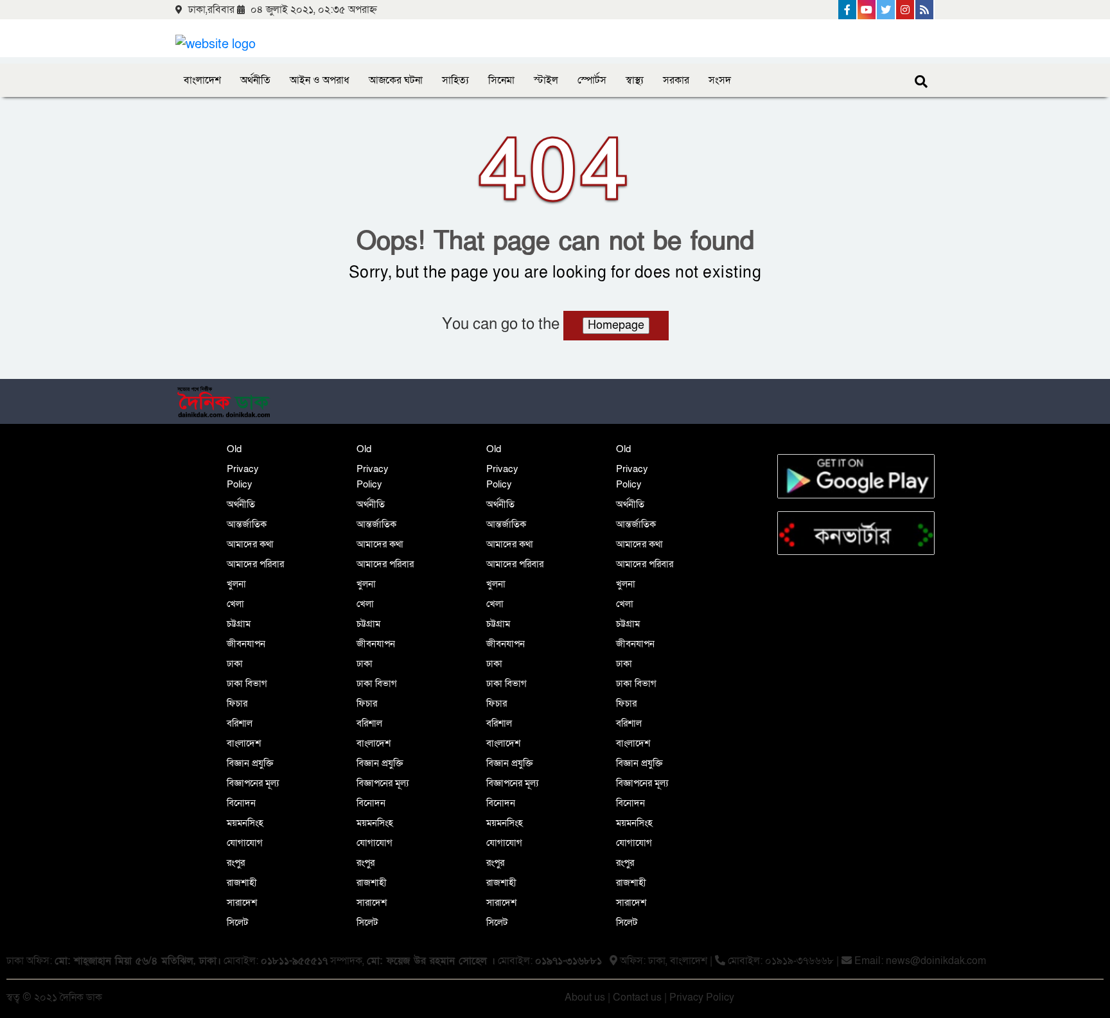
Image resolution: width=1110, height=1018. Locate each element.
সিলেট (237, 922)
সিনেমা (501, 80)
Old (234, 449)
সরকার (676, 80)
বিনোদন (241, 802)
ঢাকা (235, 663)
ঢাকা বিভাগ (247, 683)
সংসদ (720, 80)
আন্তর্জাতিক (247, 524)
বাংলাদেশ (202, 80)
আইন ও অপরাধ (319, 80)
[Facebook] (848, 9)
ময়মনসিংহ (245, 822)
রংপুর (236, 862)
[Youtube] (867, 9)
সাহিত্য (455, 80)
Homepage (616, 325)
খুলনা (236, 583)
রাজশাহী (242, 882)
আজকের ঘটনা (396, 80)
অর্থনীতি (255, 80)
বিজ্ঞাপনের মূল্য (253, 783)
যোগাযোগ (245, 842)
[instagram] (905, 9)
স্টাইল (546, 80)
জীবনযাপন (246, 643)
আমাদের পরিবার (255, 563)
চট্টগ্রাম (239, 623)
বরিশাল (239, 723)
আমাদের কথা (250, 544)
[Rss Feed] (925, 9)
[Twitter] (886, 9)
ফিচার (237, 703)
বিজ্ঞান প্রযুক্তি (250, 763)
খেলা (235, 603)
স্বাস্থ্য (635, 80)
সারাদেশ (242, 902)
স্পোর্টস (591, 80)
